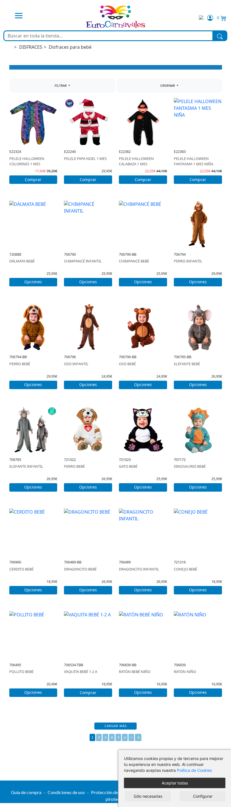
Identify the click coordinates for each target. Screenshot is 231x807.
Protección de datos (110, 792)
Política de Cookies (194, 770)
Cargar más (116, 726)
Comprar (33, 179)
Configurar (202, 796)
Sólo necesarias (148, 796)
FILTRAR (61, 85)
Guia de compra (26, 792)
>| (138, 737)
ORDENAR (168, 85)
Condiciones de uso (66, 792)
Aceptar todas (175, 783)
